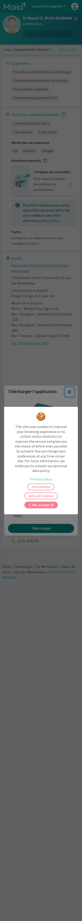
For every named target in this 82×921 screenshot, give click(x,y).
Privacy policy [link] (41, 479)
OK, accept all (42, 505)
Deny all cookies (41, 495)
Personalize (41, 486)
